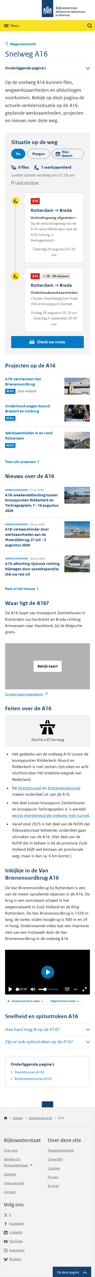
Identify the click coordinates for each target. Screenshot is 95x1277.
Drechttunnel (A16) (29, 1072)
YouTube (16, 1241)
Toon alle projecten (20, 462)
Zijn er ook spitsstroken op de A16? (39, 1042)
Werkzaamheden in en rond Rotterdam (28, 436)
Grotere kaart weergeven (24, 694)
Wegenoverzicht (23, 44)
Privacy (53, 1177)
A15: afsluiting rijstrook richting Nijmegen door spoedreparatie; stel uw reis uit (32, 569)
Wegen (18, 1118)
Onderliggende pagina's (25, 68)
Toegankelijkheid (61, 1150)
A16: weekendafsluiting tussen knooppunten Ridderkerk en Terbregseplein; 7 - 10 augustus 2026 (32, 503)
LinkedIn (16, 1232)
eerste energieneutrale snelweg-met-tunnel (50, 815)
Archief (53, 1186)
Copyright (55, 1159)
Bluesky (15, 1259)
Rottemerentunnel (64, 788)
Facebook (16, 1223)
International (14, 1183)
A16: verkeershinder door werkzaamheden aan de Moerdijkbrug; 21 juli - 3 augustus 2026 (27, 537)
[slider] (17, 989)
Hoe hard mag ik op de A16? (32, 1029)
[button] (68, 154)
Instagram (17, 1250)
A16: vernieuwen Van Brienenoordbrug (23, 381)
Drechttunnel (29, 788)
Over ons (10, 1150)
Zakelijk (10, 1174)
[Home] (5, 1118)
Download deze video (25, 1001)
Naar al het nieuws (20, 589)
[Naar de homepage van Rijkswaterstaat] (48, 10)
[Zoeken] (89, 25)
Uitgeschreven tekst (62, 1001)
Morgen (38, 154)
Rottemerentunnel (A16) (33, 1078)
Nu (18, 154)
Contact (10, 1192)
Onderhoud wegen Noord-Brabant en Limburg (28, 409)
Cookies (54, 1168)
